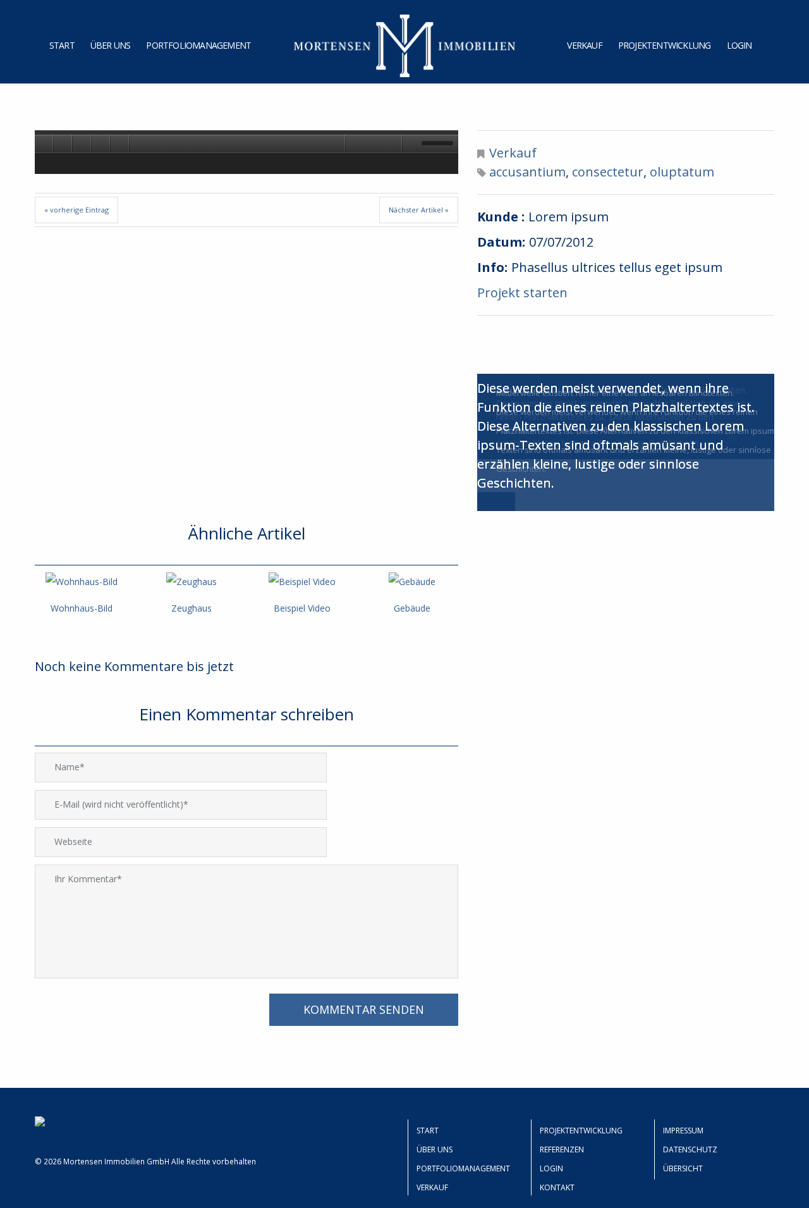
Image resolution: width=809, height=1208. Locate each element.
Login (739, 45)
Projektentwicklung (664, 45)
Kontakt (557, 1187)
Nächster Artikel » (419, 209)
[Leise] (410, 143)
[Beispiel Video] (301, 581)
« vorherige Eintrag (76, 209)
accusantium (527, 171)
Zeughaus (191, 608)
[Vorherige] (44, 143)
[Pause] (82, 143)
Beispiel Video (302, 608)
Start (62, 45)
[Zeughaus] (191, 581)
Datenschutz (690, 1149)
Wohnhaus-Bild (82, 608)
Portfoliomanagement (198, 45)
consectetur (607, 171)
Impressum (683, 1130)
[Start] (63, 143)
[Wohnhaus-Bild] (81, 581)
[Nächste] (101, 143)
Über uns (110, 45)
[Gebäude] (412, 581)
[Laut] (353, 143)
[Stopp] (120, 143)
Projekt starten (522, 292)
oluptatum (682, 171)
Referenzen (562, 1149)
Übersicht (683, 1168)
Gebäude (412, 608)
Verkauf (584, 45)
